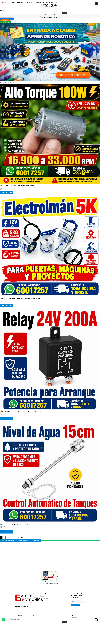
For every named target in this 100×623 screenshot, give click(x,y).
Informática (45, 598)
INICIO (13, 2)
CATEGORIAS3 (30, 2)
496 (22, 537)
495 (18, 537)
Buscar (64, 621)
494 (15, 537)
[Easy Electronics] (29, 598)
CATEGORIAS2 (39, 2)
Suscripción (76, 605)
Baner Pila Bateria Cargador (51, 2)
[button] (50, 52)
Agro (44, 596)
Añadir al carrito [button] (7, 192)
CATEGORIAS (20, 2)
